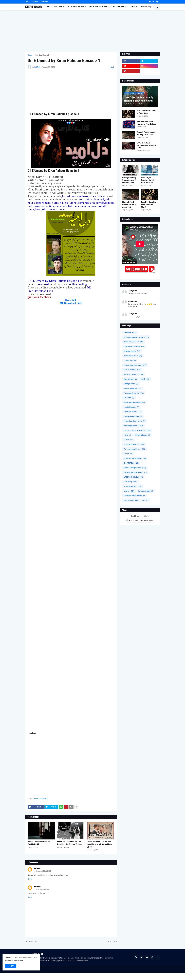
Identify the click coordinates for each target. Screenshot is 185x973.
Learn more (18, 960)
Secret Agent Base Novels (135, 472)
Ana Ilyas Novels (132, 351)
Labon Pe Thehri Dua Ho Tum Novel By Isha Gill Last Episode (69, 843)
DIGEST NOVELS (132, 370)
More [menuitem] (134, 7)
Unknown (37, 868)
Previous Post (31, 941)
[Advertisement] (92, 30)
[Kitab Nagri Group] (149, 71)
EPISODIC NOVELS (133, 374)
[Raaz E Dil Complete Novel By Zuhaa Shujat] (128, 114)
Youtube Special (132, 486)
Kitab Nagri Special (41, 55)
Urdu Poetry (130, 482)
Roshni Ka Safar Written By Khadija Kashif (39, 843)
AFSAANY (130, 332)
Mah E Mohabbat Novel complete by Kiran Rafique (146, 122)
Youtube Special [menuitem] (147, 7)
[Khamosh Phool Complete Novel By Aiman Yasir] (128, 135)
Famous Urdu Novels (134, 393)
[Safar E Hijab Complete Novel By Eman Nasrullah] (149, 170)
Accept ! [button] (11, 966)
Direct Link (70, 300)
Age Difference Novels (134, 346)
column (129, 491)
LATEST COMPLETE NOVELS (137, 430)
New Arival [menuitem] (58, 7)
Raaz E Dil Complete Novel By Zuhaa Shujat (146, 112)
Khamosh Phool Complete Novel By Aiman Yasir (146, 133)
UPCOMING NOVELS (133, 477)
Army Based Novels (133, 356)
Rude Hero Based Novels (135, 458)
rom (145, 500)
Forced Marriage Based (134, 402)
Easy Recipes (130, 379)
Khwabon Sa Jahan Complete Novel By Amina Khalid (146, 145)
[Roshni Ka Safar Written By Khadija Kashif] (41, 830)
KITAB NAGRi (34, 6)
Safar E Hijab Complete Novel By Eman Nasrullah (148, 180)
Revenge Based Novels (134, 449)
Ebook (145, 379)
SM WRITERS (131, 463)
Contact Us (44, 2)
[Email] (71, 807)
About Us (35, 2)
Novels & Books (142, 435)
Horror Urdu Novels (132, 412)
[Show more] (76, 807)
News (127, 435)
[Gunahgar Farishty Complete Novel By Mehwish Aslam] (130, 170)
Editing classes (131, 384)
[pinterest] (157, 2)
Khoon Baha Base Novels (134, 421)
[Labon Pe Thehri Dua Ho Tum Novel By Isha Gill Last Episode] (70, 830)
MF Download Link (71, 303)
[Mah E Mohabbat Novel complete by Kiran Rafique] (128, 124)
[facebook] (150, 2)
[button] (151, 7)
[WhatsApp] (61, 807)
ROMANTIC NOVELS (134, 444)
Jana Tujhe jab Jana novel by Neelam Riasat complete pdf (138, 99)
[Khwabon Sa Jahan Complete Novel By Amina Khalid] (128, 146)
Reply (30, 879)
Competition (130, 360)
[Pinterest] (66, 807)
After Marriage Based (133, 342)
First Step (129, 398)
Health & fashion (131, 407)
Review (128, 454)
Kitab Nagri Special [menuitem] (76, 7)
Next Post (111, 941)
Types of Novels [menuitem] (119, 7)
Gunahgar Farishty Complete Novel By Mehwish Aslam (129, 180)
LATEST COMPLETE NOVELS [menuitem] (99, 7)
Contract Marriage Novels (135, 365)
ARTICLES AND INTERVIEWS (136, 337)
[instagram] (149, 66)
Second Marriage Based (135, 468)
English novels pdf (132, 388)
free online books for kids (134, 496)
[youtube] (153, 2)
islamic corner (131, 500)
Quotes (128, 440)
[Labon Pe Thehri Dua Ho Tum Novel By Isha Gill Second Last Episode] (100, 830)
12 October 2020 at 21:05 (42, 871)
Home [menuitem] (48, 7)
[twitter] (149, 61)
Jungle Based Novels (133, 416)
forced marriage (145, 491)
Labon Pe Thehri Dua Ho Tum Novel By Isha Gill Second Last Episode (99, 844)
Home (27, 2)
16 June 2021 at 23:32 (41, 889)
